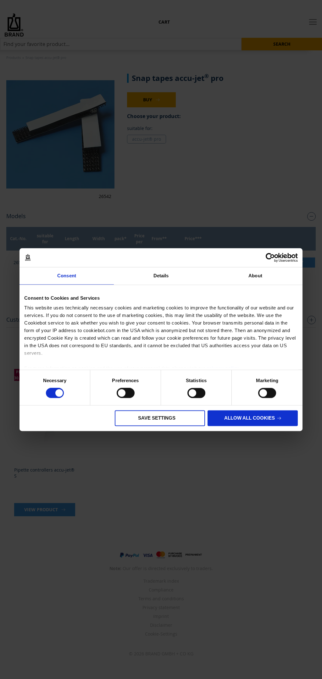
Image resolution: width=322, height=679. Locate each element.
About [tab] (255, 275)
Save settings (156, 418)
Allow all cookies (249, 418)
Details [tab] (161, 275)
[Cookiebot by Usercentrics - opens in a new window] (270, 257)
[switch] (126, 394)
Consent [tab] (66, 275)
